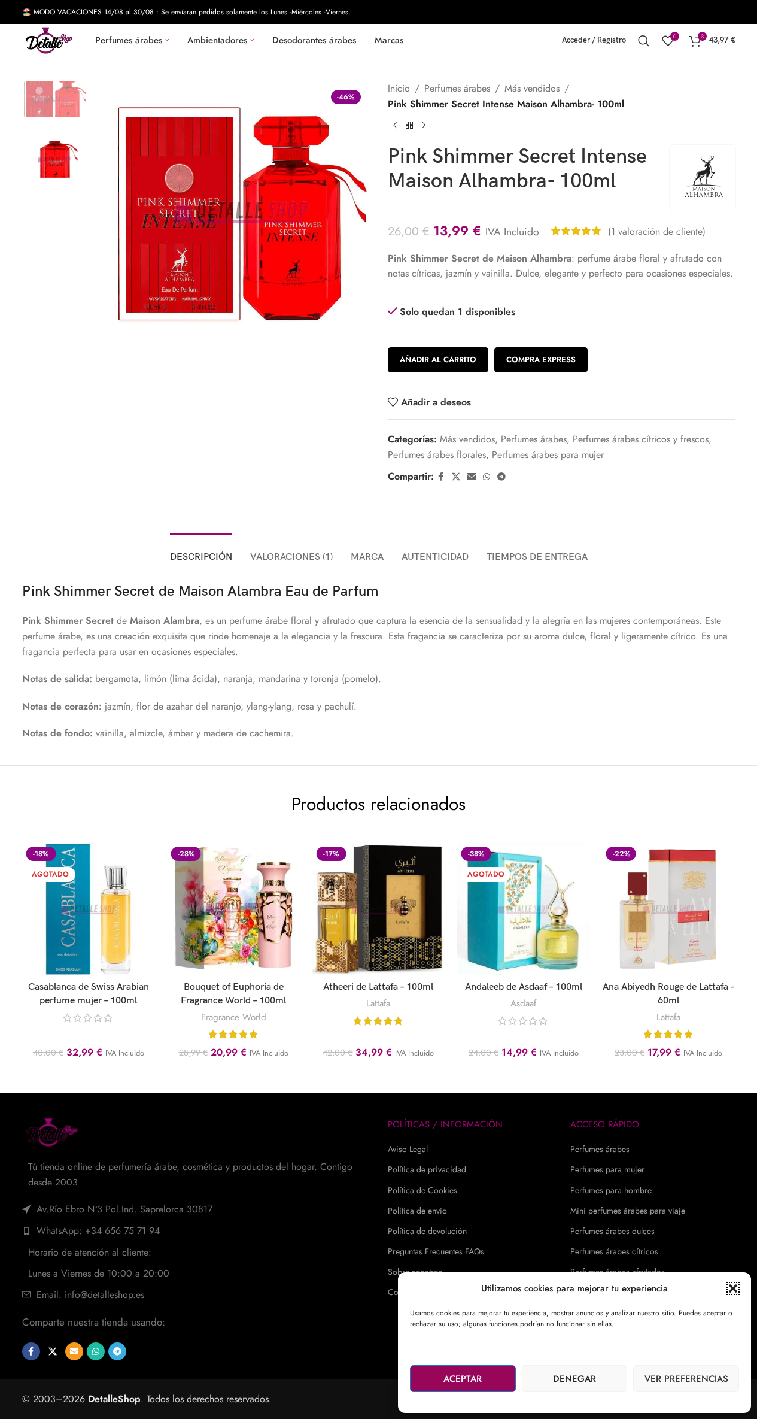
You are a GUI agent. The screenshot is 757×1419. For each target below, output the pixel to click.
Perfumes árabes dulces (612, 1231)
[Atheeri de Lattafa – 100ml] (378, 908)
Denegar (574, 1378)
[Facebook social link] (441, 477)
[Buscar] (644, 41)
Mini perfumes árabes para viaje (627, 1211)
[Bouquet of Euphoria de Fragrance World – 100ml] (233, 908)
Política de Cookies (422, 1190)
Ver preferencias (686, 1378)
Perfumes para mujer (607, 1169)
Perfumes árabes (457, 88)
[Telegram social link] (501, 477)
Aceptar (462, 1378)
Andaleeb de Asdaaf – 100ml (523, 987)
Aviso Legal (408, 1149)
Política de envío (417, 1211)
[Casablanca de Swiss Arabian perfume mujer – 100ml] (88, 908)
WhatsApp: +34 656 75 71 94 (98, 1231)
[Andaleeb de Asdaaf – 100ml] (523, 908)
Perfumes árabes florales (437, 455)
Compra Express (541, 359)
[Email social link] (471, 477)
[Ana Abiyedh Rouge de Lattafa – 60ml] (668, 908)
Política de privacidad (427, 1169)
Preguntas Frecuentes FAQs (436, 1251)
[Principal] (409, 126)
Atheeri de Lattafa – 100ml (378, 987)
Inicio (399, 88)
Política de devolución (427, 1231)
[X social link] (456, 477)
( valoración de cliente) (657, 231)
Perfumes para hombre (611, 1190)
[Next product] (423, 126)
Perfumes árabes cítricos (614, 1251)
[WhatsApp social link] (486, 477)
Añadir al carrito (438, 359)
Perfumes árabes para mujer (548, 455)
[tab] (201, 551)
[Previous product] (395, 126)
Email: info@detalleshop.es (90, 1295)
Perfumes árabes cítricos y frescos (641, 439)
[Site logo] (49, 39)
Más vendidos (532, 88)
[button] (733, 1288)
